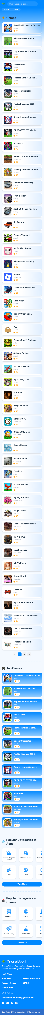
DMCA (26, 983)
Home (6, 9)
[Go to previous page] (15, 654)
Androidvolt (16, 961)
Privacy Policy (9, 983)
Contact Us (7, 987)
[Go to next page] (29, 654)
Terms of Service (31, 978)
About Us (6, 978)
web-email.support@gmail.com (17, 997)
